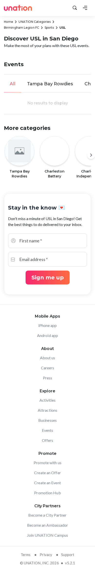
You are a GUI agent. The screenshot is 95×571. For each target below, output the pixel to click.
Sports (49, 27)
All (12, 84)
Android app (47, 335)
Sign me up (47, 277)
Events (47, 430)
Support (67, 554)
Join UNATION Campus (47, 535)
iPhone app (47, 325)
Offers (47, 440)
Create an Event (47, 482)
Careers (47, 367)
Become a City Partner (47, 515)
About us (47, 357)
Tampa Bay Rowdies (50, 84)
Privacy (46, 554)
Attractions (47, 410)
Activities (47, 400)
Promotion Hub (47, 492)
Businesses (47, 420)
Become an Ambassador (47, 525)
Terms (26, 554)
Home (8, 22)
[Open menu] (85, 8)
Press (47, 377)
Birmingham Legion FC (21, 27)
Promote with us (47, 462)
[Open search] (75, 8)
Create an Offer (47, 472)
